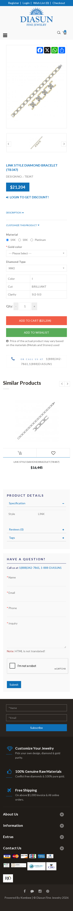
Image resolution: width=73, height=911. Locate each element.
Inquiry (13, 623)
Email (12, 592)
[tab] (36, 503)
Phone (13, 608)
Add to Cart (35, 320)
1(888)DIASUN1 (40, 364)
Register (13, 3)
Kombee (25, 897)
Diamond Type (16, 261)
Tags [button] (12, 537)
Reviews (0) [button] (16, 529)
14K (13, 239)
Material (12, 234)
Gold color (15, 247)
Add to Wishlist (36, 332)
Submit (14, 684)
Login (26, 3)
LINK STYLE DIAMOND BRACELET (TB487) (36, 461)
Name (12, 577)
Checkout (59, 3)
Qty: (9, 306)
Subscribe (36, 727)
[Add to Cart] (19, 452)
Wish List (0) (41, 3)
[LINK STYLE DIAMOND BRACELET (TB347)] (36, 86)
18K (25, 239)
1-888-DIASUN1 (51, 567)
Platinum (40, 239)
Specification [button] (17, 503)
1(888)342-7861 (29, 567)
